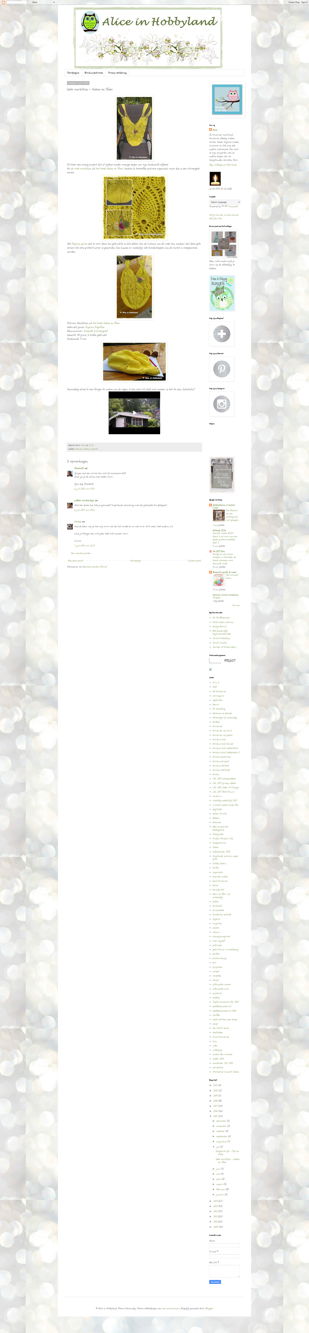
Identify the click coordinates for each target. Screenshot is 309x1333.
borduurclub (219, 739)
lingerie (216, 919)
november (221, 1126)
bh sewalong (218, 709)
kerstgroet (218, 889)
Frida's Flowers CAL (222, 838)
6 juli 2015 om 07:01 (84, 489)
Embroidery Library (222, 622)
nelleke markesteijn (84, 500)
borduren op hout (222, 730)
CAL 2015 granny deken (224, 783)
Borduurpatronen (94, 73)
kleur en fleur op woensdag (221, 895)
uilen (214, 1045)
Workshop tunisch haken (225, 1072)
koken (215, 901)
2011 (215, 1216)
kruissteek (218, 910)
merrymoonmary (171, 1308)
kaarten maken (220, 876)
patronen (217, 945)
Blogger (209, 1308)
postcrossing (219, 958)
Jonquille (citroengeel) (95, 331)
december (221, 1121)
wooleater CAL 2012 (222, 1063)
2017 (215, 1106)
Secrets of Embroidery (224, 647)
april (219, 1179)
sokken (216, 997)
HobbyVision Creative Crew (224, 506)
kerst (215, 885)
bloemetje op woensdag (224, 717)
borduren (217, 726)
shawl (215, 980)
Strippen (216, 597)
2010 (215, 1221)
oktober (220, 1131)
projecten (93, 448)
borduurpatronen (221, 757)
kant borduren (220, 881)
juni (218, 1169)
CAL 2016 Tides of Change (225, 787)
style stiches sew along (224, 1019)
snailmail (217, 993)
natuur (216, 932)
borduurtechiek (220, 765)
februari (221, 1189)
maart (220, 1184)
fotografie (217, 834)
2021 (214, 687)
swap (215, 1024)
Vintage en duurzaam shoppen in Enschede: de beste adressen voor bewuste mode (224, 558)
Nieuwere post (75, 560)
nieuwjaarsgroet (221, 936)
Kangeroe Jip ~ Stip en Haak (227, 1152)
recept (215, 971)
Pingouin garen (79, 244)
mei (218, 1174)
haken (86, 448)
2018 (215, 1101)
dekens (215, 818)
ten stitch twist (220, 1028)
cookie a (216, 796)
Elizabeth (79, 468)
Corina (77, 521)
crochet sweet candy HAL (225, 805)
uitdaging (217, 1050)
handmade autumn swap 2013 (225, 857)
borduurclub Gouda (222, 744)
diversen (78, 448)
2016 (215, 1111)
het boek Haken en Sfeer (109, 169)
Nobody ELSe (219, 530)
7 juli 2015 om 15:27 (84, 545)
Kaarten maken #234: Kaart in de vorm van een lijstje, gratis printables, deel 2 (225, 538)
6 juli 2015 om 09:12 (84, 510)
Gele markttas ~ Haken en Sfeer (227, 1160)
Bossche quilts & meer (224, 572)
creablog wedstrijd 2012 (224, 800)
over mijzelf (218, 941)
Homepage (135, 560)
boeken (216, 722)
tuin (214, 1041)
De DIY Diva (219, 551)
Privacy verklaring (117, 73)
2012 (215, 1211)
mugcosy (217, 923)
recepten (216, 976)
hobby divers (219, 863)
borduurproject (220, 761)
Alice (214, 130)
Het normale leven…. (232, 576)
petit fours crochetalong (225, 949)
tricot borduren (220, 1037)
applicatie (217, 700)
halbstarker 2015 (221, 851)
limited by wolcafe (221, 914)
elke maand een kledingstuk (220, 828)
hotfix (215, 868)
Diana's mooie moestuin (225, 595)
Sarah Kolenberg (220, 638)
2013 (215, 1206)
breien (215, 774)
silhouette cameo (221, 984)
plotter (216, 954)
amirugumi (218, 696)
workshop (217, 1067)
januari (220, 1194)
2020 (216, 1090)
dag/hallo (217, 809)
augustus (221, 1141)
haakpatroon (219, 843)
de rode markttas (81, 169)
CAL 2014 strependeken (224, 778)
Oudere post (194, 560)
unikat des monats (222, 1054)
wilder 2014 (218, 1059)
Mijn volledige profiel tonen (223, 165)
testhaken (217, 1032)
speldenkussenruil (221, 1006)
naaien (215, 927)
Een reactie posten (80, 553)
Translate (233, 206)
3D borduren (219, 691)
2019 (215, 1096)
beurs (215, 704)
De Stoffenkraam (221, 617)
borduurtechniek (221, 770)
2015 (215, 1116)
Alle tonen (236, 605)
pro (214, 962)
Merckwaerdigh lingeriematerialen (221, 632)
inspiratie (217, 872)
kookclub (217, 906)
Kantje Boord (219, 626)
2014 (215, 1201)
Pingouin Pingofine (94, 327)
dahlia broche (219, 813)
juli (218, 1147)
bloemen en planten (222, 713)
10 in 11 (215, 682)
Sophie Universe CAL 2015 (225, 1002)
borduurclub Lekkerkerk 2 (226, 752)
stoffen (216, 1015)
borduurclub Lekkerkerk (225, 748)
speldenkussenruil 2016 (224, 1011)
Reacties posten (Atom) (94, 567)
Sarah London (219, 642)
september (222, 1136)
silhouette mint (220, 989)
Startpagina (73, 73)
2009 (216, 1227)
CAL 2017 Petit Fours (223, 792)
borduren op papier (222, 735)
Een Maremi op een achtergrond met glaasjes (232, 515)
